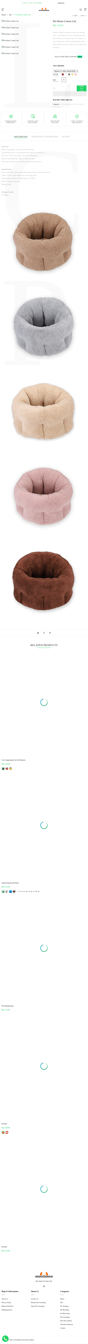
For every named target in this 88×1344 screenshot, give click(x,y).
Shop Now (61, 3)
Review (66, 137)
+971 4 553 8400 (35, 3)
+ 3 (23, 891)
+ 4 (26, 891)
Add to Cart (81, 88)
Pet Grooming (65, 1317)
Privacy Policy (6, 1302)
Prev (76, 15)
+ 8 (36, 891)
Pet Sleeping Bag (7, 1006)
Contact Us (34, 1299)
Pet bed (4, 1124)
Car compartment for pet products (13, 760)
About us (5, 1299)
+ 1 (18, 891)
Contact (62, 1328)
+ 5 (28, 891)
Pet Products (57, 107)
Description (21, 137)
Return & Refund (7, 1306)
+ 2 (21, 891)
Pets (61, 1302)
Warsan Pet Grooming (38, 1302)
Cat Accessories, (69, 104)
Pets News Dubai (66, 1321)
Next (82, 15)
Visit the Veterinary (66, 1324)
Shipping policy (7, 1310)
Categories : (56, 104)
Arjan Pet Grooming (37, 1306)
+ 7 (33, 891)
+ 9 (38, 891)
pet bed (4, 1247)
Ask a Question (58, 66)
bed (10, 15)
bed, (62, 104)
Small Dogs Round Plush (10, 883)
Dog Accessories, (79, 104)
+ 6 (31, 891)
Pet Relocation (65, 1313)
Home (4, 15)
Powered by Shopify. (28, 1340)
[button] (69, 93)
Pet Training (64, 1306)
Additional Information (44, 137)
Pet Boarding (64, 1310)
